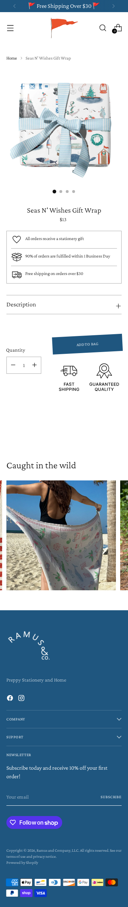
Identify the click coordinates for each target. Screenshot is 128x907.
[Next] (113, 6)
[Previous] (14, 6)
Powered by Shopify (22, 862)
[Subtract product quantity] (13, 365)
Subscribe (111, 797)
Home (11, 58)
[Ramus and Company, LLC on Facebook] (10, 699)
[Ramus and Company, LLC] (64, 27)
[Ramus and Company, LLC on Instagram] (22, 699)
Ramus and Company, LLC (58, 850)
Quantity (15, 350)
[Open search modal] (102, 27)
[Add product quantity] (34, 365)
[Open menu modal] (10, 27)
